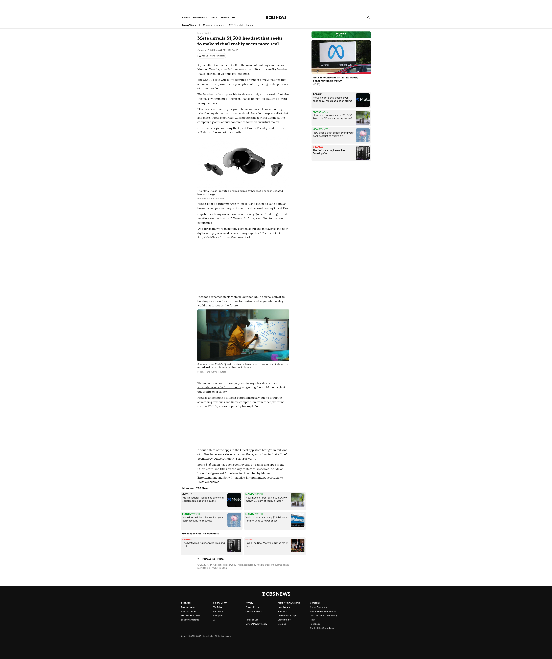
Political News (188, 607)
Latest (185, 17)
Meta (220, 559)
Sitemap (282, 624)
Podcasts (282, 611)
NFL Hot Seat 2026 (190, 615)
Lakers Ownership (190, 620)
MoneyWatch (189, 25)
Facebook (218, 611)
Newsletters (284, 607)
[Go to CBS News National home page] (276, 17)
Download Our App (287, 615)
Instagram (218, 615)
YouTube (217, 607)
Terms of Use (252, 620)
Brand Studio (284, 620)
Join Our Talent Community (323, 615)
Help (312, 620)
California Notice (254, 611)
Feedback (315, 624)
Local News (199, 17)
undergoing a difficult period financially (233, 398)
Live (213, 17)
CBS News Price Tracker (241, 25)
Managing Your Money (214, 25)
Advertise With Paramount (323, 611)
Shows (224, 17)
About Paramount (318, 607)
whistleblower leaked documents (219, 387)
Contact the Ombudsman (322, 628)
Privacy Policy (252, 607)
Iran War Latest (188, 611)
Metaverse (208, 559)
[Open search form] (368, 17)
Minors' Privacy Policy (256, 624)
